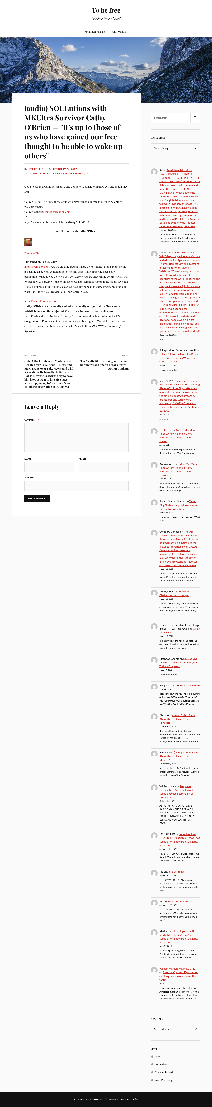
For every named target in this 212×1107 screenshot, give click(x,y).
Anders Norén (129, 1099)
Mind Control (42, 173)
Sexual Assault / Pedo (77, 173)
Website (29, 477)
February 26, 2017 (65, 169)
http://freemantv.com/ (37, 266)
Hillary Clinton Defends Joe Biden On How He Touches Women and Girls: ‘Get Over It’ (178, 357)
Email (82, 459)
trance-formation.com (57, 212)
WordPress (97, 1099)
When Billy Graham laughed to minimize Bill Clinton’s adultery (178, 505)
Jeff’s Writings (120, 31)
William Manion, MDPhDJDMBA (178, 968)
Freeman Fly (31, 253)
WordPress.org (163, 1080)
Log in (158, 1056)
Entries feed (161, 1064)
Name (27, 459)
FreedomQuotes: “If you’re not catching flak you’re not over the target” (178, 976)
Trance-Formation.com (44, 301)
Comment (31, 419)
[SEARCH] (195, 118)
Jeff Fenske (35, 169)
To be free (106, 10)
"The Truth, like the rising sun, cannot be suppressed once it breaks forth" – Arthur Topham (104, 364)
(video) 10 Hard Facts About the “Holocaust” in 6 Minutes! (177, 719)
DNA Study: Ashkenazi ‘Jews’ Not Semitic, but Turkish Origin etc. (178, 662)
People (57, 173)
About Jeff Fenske (95, 31)
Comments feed (164, 1072)
